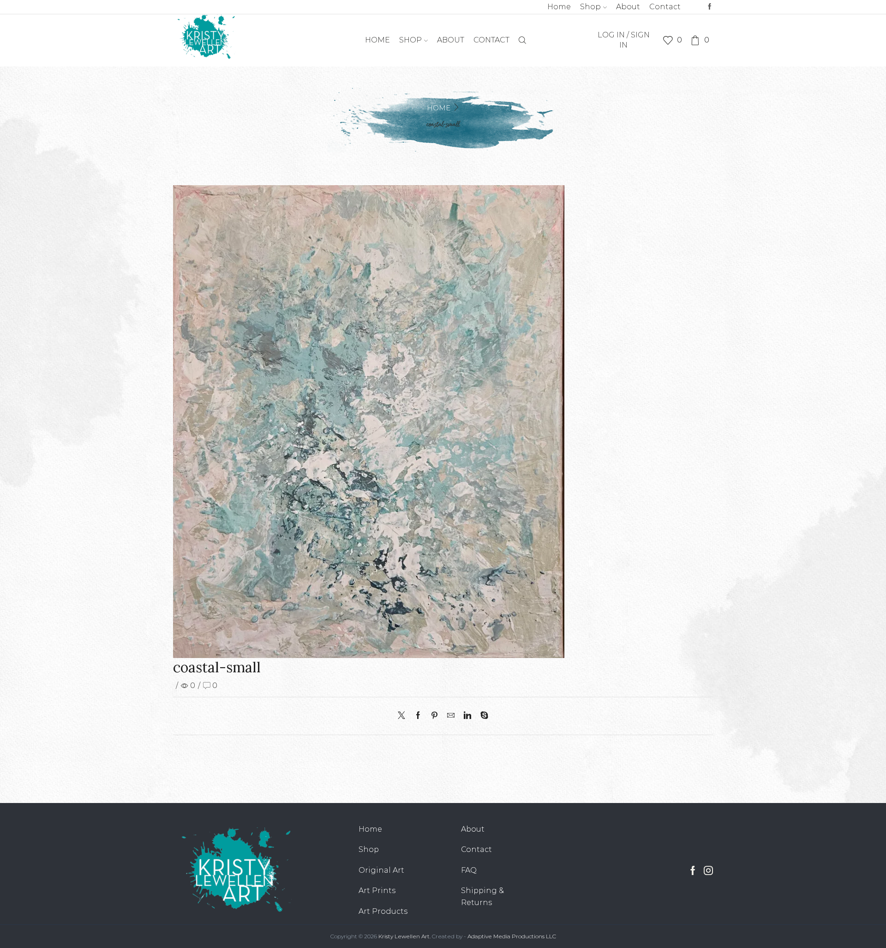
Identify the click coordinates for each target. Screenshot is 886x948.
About (628, 6)
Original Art (381, 870)
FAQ (469, 870)
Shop (590, 6)
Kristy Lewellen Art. (404, 936)
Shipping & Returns (482, 896)
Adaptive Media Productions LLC (511, 936)
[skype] (482, 716)
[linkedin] (467, 716)
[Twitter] (404, 716)
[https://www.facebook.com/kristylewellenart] (709, 7)
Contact (665, 6)
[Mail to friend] (451, 716)
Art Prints (377, 890)
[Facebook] (418, 716)
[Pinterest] (434, 716)
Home (559, 6)
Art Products (383, 911)
